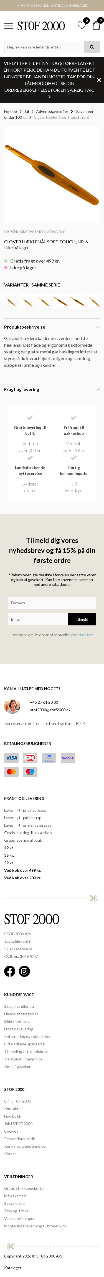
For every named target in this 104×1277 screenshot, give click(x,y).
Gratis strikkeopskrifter (24, 1188)
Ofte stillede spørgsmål (24, 1043)
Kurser (10, 1153)
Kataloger (12, 1267)
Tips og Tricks (16, 1210)
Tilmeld (81, 619)
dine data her (82, 634)
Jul (26, 111)
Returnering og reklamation (28, 1036)
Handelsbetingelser (21, 1013)
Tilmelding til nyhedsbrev (26, 1051)
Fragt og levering (18, 1028)
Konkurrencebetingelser (25, 1146)
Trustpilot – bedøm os (23, 1059)
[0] (96, 25)
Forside (10, 111)
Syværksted (14, 1203)
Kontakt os (14, 1108)
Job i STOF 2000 (18, 1123)
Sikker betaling (17, 1021)
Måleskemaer (15, 1195)
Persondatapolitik (19, 1138)
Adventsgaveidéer (52, 111)
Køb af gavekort (18, 1066)
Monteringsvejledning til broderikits (35, 1225)
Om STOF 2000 (17, 1101)
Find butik (12, 1116)
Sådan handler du (19, 1006)
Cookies (11, 1131)
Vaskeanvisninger (19, 1218)
